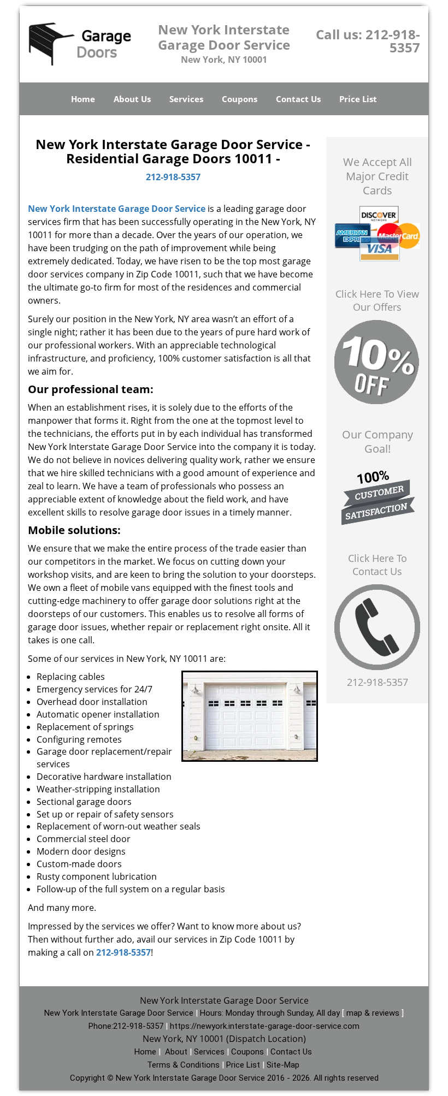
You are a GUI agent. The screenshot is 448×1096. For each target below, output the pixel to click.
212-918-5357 (393, 40)
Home (83, 98)
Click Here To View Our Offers (377, 300)
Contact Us (298, 98)
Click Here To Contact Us (377, 565)
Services (186, 98)
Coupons (239, 98)
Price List (358, 98)
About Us (132, 98)
